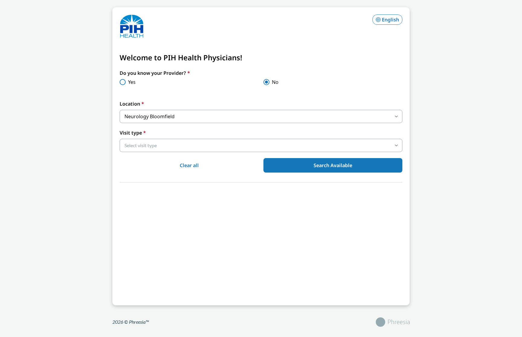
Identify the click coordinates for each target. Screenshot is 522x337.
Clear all (189, 165)
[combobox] (261, 116)
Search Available (333, 165)
